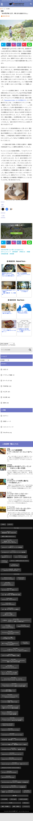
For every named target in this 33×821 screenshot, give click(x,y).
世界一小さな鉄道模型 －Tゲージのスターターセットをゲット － (23, 274)
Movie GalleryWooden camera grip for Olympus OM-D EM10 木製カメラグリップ (14, 763)
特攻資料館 (5, 254)
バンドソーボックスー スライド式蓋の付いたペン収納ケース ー (9, 330)
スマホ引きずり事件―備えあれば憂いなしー (7, 312)
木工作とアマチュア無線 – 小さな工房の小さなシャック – (8, 638)
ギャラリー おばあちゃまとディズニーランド (19, 560)
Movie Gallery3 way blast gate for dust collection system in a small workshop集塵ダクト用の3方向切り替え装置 (13, 660)
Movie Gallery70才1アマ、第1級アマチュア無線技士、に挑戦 (10, 655)
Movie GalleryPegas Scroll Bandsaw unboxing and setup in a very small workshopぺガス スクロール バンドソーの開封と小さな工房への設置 (14, 685)
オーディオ (6, 380)
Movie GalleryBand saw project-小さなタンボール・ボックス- (7, 583)
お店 (4, 369)
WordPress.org (7, 432)
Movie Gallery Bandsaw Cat (25, 643)
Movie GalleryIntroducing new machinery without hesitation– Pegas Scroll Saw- (10, 632)
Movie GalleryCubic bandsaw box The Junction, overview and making (12, 734)
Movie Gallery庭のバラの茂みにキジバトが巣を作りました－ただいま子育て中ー (10, 643)
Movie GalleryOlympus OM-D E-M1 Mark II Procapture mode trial (11, 759)
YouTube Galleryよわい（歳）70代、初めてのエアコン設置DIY (10, 609)
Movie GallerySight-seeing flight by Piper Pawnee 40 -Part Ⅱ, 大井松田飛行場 (13, 786)
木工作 (5, 391)
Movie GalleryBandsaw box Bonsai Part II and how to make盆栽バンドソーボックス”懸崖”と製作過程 (10, 707)
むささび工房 (4, 799)
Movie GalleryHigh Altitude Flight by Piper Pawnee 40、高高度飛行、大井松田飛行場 (15, 782)
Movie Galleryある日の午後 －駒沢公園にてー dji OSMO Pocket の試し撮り (13, 739)
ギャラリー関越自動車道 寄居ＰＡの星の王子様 (9, 532)
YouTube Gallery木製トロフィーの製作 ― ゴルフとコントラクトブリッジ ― (8, 614)
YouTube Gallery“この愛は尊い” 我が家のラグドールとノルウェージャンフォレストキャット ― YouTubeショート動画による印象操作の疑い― (16, 620)
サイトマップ (26, 806)
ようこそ (10, 524)
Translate (12, 345)
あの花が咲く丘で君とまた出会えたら (12, 249)
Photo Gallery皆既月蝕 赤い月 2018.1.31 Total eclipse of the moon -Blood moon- (9, 541)
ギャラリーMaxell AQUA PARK (14, 565)
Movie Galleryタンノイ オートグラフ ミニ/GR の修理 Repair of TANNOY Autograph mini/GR (9, 672)
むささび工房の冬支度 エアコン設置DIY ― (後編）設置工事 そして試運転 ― (9, 292)
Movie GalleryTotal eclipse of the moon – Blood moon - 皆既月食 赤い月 (13, 749)
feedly (17, 233)
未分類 (3, 246)
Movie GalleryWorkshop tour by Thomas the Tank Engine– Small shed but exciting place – (10, 696)
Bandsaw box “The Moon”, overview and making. (10, 767)
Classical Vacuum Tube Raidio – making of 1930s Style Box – (7, 725)
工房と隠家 (14, 795)
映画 (28, 251)
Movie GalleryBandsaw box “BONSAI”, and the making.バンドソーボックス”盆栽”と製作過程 (9, 713)
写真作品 (5, 386)
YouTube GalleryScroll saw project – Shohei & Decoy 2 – (9, 599)
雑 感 (11, 802)
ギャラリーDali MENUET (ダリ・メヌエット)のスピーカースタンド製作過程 (13, 552)
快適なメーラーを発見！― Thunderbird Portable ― (22, 312)
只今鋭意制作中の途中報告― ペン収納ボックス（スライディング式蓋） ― (24, 330)
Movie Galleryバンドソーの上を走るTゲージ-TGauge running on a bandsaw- (8, 626)
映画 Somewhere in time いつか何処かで (22, 291)
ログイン (5, 415)
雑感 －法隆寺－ (16, 806)
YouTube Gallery (16, 574)
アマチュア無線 (7, 375)
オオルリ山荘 (13, 799)
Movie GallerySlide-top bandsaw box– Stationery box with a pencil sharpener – (9, 666)
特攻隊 (12, 254)
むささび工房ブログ (13, 811)
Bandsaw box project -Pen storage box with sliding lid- (8, 578)
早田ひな (22, 251)
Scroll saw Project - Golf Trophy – (21, 578)
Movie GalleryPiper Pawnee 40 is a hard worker (8, 777)
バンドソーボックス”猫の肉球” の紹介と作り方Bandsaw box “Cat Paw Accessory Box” (11, 570)
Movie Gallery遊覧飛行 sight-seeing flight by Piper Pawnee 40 (11, 791)
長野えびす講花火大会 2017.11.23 (8, 536)
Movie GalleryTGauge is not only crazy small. (23, 626)
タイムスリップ (6, 251)
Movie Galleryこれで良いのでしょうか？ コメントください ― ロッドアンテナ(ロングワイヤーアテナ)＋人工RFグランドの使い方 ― (15, 649)
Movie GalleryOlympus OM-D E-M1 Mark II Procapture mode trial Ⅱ (12, 754)
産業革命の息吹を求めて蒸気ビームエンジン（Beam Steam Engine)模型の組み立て (8, 274)
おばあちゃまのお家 (23, 799)
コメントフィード (8, 427)
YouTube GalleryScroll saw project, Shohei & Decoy (8, 604)
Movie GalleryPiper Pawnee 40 (27, 791)
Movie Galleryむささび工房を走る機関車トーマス (8, 690)
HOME (3, 524)
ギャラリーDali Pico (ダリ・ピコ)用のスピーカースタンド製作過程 (12, 547)
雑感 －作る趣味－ (5, 806)
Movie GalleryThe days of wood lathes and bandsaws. (9, 772)
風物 (4, 403)
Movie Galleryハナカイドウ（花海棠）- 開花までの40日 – (10, 701)
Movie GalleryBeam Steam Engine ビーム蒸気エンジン (9, 589)
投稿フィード (7, 421)
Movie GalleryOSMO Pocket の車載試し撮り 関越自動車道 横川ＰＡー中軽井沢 (14, 744)
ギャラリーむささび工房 (4, 561)
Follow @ (16, 228)
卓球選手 (15, 251)
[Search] (30, 350)
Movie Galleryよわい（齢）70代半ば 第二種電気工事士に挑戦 (11, 594)
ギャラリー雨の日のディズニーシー (6, 557)
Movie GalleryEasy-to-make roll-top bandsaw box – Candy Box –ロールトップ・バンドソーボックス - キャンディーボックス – (13, 678)
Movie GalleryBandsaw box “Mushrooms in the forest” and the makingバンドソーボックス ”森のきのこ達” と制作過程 (12, 719)
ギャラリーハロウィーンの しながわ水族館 (20, 557)
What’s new (26, 802)
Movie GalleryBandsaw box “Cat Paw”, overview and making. (10, 729)
